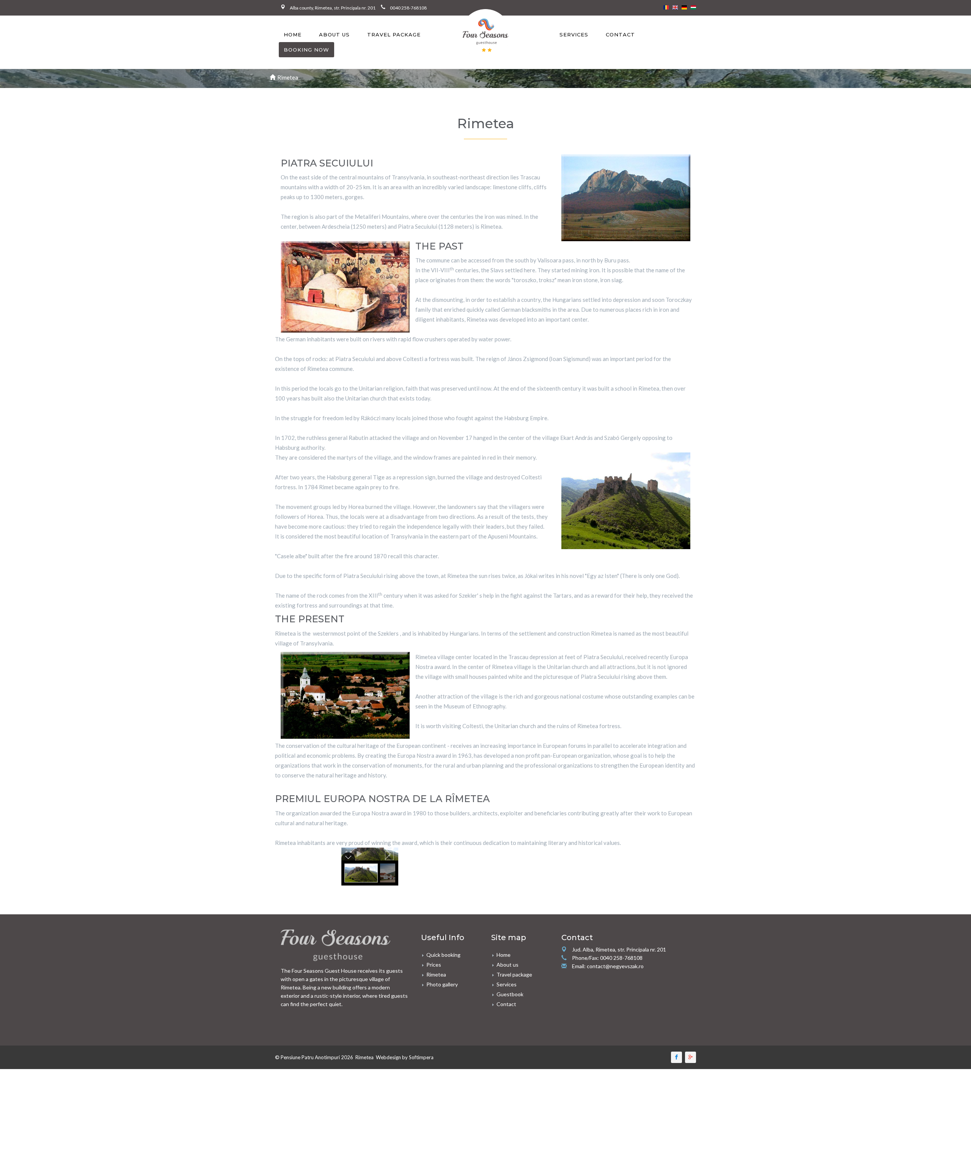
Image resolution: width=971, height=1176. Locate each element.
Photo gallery (442, 984)
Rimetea (436, 974)
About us (334, 34)
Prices (433, 964)
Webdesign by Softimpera (405, 1057)
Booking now (306, 50)
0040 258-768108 (408, 8)
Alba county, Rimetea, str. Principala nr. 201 (335, 8)
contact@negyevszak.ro (615, 966)
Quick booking (443, 954)
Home (293, 34)
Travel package (394, 34)
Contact (620, 34)
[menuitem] (292, 34)
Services (573, 34)
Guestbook (509, 994)
